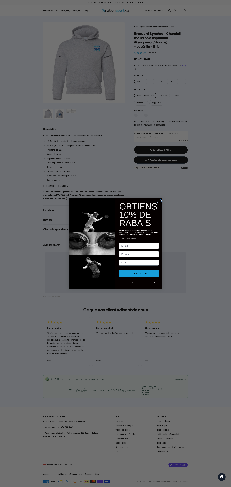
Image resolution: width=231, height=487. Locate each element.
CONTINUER (139, 273)
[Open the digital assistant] (222, 477)
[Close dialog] (159, 201)
